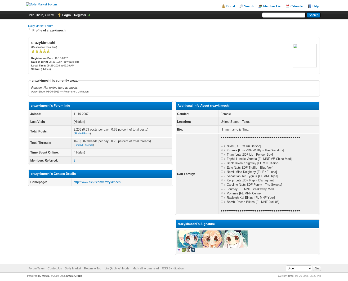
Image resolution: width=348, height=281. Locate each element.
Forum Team (36, 268)
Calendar (296, 6)
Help (315, 6)
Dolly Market (73, 268)
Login (66, 15)
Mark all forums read (146, 268)
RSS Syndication (173, 268)
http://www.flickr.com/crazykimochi (97, 182)
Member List (272, 6)
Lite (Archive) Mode (116, 268)
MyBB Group (74, 275)
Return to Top (92, 268)
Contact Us (55, 268)
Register (80, 15)
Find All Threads (84, 145)
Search (249, 6)
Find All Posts (82, 133)
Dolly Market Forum (40, 26)
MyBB (45, 275)
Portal (230, 6)
